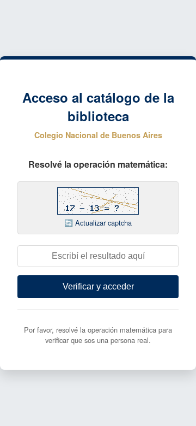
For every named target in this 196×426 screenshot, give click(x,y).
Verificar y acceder (98, 286)
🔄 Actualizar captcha (98, 222)
